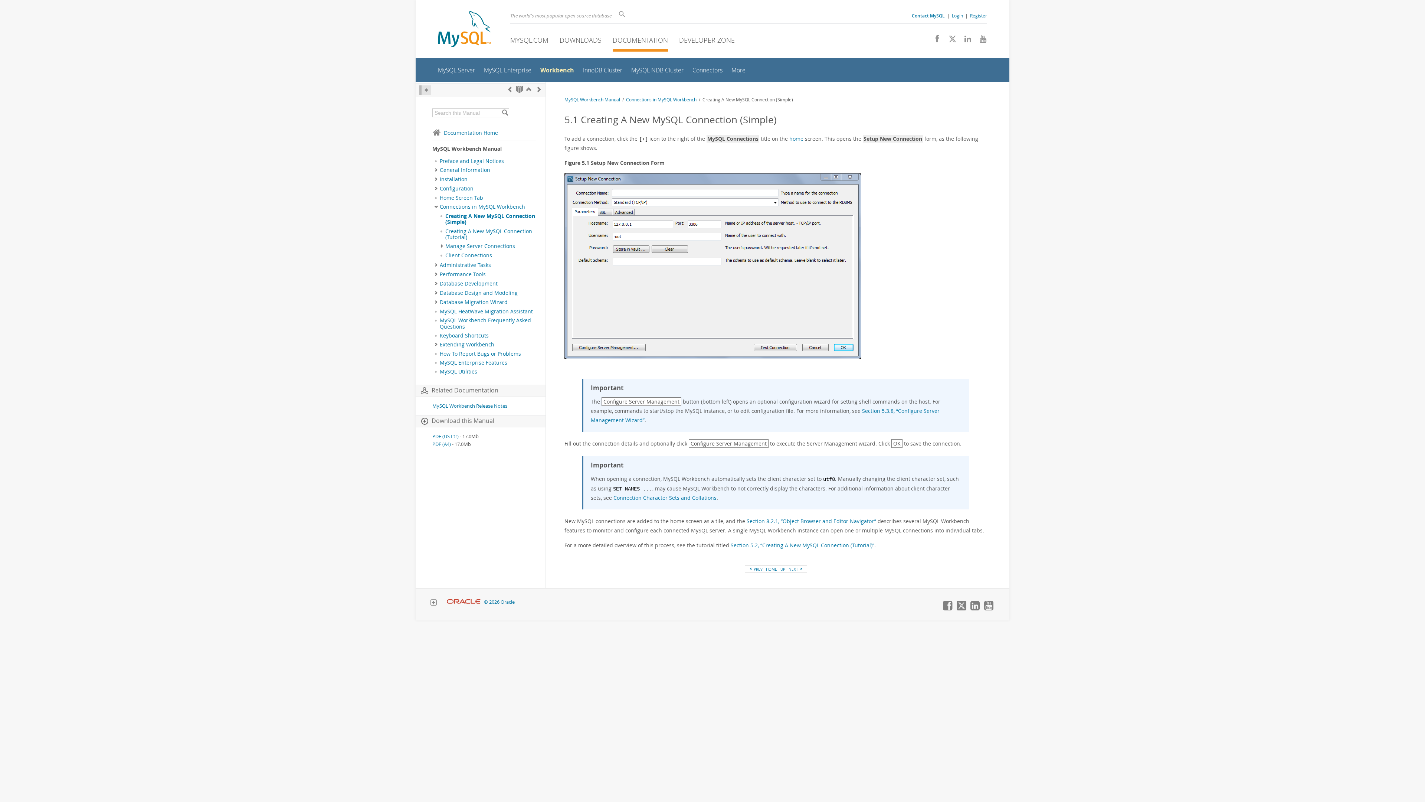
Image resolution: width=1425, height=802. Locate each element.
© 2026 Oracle (499, 602)
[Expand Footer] (433, 603)
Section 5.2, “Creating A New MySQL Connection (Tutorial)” (802, 545)
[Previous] (509, 89)
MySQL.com (529, 40)
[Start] (519, 89)
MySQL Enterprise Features (473, 362)
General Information (465, 170)
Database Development (469, 283)
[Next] (539, 89)
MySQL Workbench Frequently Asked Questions (485, 323)
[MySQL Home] (464, 29)
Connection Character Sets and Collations (665, 497)
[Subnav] (436, 170)
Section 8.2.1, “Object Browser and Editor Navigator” (811, 521)
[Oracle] (464, 602)
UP (782, 569)
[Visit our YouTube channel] (980, 41)
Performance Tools (463, 274)
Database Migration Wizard (474, 302)
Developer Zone (707, 40)
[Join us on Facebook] (934, 41)
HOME (771, 569)
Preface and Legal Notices (472, 161)
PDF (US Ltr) (445, 436)
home (796, 138)
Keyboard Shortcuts (464, 335)
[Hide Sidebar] (425, 90)
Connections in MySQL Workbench (482, 206)
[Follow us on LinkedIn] (965, 41)
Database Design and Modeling (479, 293)
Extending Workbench (467, 344)
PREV (758, 569)
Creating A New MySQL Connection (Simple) (490, 219)
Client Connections (468, 255)
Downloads (581, 40)
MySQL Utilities (458, 371)
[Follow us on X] (950, 41)
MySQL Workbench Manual (592, 99)
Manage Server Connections (480, 246)
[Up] (528, 89)
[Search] (505, 113)
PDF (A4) (441, 444)
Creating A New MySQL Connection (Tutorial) (488, 234)
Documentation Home (471, 132)
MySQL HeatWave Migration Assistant (486, 311)
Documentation (640, 40)
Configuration (457, 188)
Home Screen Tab (461, 198)
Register (978, 16)
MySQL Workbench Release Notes (469, 406)
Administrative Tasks (465, 265)
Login (957, 16)
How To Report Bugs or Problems (480, 354)
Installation (454, 179)
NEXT (794, 569)
